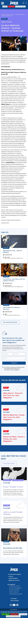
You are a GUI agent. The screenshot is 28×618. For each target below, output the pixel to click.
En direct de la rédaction (15, 574)
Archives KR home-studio (15, 594)
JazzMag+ (5, 6)
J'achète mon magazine (20, 6)
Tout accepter (5, 614)
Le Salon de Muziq (13, 578)
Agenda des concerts (14, 580)
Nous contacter (15, 600)
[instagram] (11, 605)
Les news (7, 14)
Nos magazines (11, 584)
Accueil (2, 14)
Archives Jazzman (13, 592)
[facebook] (17, 605)
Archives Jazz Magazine (15, 588)
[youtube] (14, 605)
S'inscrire (14, 363)
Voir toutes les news (9, 463)
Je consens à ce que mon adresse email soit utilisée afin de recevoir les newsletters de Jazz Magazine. (14, 368)
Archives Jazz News (14, 590)
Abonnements (11, 6)
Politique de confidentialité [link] (13, 616)
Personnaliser (23, 614)
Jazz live (12, 14)
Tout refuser (14, 614)
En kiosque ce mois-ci (14, 586)
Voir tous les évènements (10, 322)
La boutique (14, 598)
